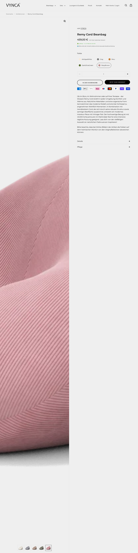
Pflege (79, 147)
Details (80, 141)
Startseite (9, 14)
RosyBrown (105, 65)
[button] (127, 74)
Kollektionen (20, 14)
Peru (113, 59)
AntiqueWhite (87, 59)
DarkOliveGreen (87, 65)
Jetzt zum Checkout (117, 82)
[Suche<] (126, 5)
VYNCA (83, 28)
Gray (101, 59)
